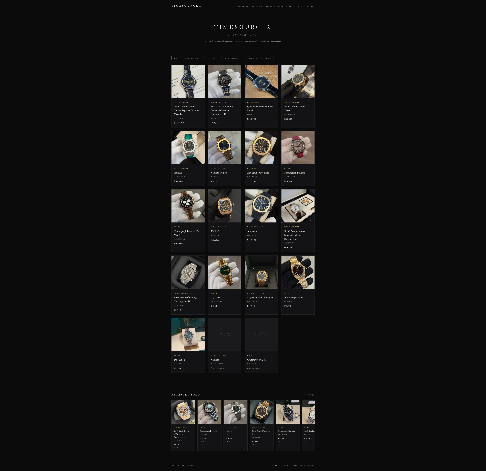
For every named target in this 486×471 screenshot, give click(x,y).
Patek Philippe (231, 58)
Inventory (243, 6)
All (175, 58)
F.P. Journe (212, 58)
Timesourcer (186, 5)
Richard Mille (252, 58)
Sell (280, 6)
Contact (310, 6)
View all (310, 395)
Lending (270, 6)
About (298, 6)
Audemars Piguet (192, 58)
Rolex (268, 58)
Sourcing (257, 6)
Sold (289, 6)
